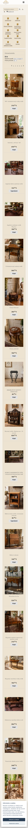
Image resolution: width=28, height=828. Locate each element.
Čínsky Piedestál (14, 307)
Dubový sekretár (14, 555)
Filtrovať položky (10, 53)
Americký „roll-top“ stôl (14, 142)
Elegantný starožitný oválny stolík (14, 679)
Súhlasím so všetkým (14, 819)
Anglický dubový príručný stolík (14, 184)
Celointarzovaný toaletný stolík (14, 266)
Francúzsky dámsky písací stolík (14, 761)
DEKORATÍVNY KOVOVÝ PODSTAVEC (14, 391)
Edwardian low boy (14, 596)
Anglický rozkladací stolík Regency (14, 226)
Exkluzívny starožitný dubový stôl (14, 720)
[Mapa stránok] (22, 9)
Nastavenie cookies (14, 823)
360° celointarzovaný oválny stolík (14, 101)
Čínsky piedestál (14, 349)
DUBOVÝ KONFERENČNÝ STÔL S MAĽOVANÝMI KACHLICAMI (14, 473)
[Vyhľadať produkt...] (19, 9)
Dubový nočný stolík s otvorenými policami (14, 514)
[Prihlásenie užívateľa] (4, 11)
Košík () (11, 11)
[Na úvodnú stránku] (6, 4)
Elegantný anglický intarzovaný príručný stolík (14, 638)
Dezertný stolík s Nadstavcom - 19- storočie (14, 432)
